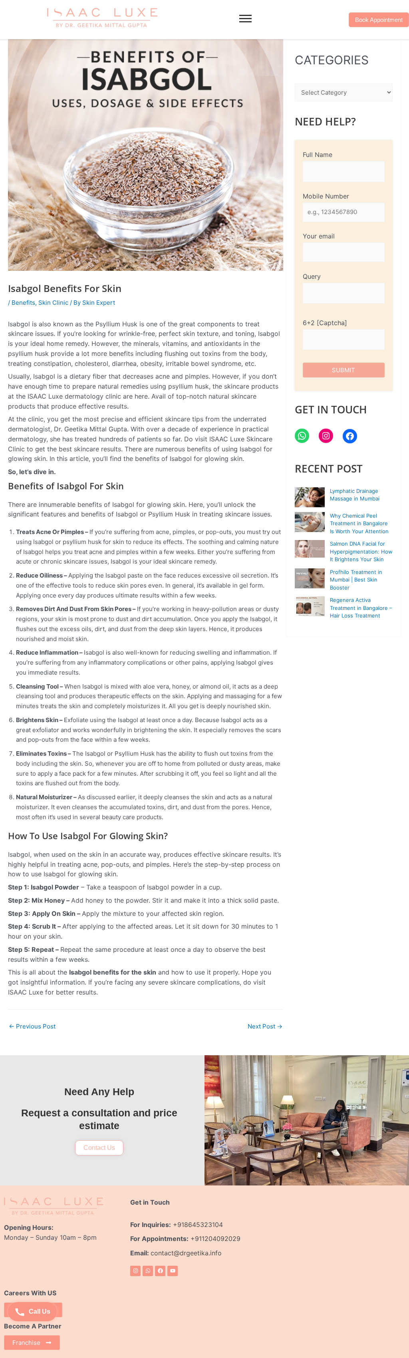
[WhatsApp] (302, 436)
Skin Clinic (53, 302)
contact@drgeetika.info (187, 1253)
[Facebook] (350, 436)
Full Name (317, 155)
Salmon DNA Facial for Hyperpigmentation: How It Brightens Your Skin (361, 551)
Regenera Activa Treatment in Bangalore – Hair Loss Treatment (361, 608)
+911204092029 (214, 1239)
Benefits (23, 302)
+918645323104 (198, 1225)
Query (312, 276)
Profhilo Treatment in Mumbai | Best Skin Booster (356, 580)
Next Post (265, 1026)
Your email (319, 236)
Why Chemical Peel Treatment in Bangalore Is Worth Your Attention (359, 523)
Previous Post (32, 1026)
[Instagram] (326, 436)
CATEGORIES (332, 60)
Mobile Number (326, 196)
